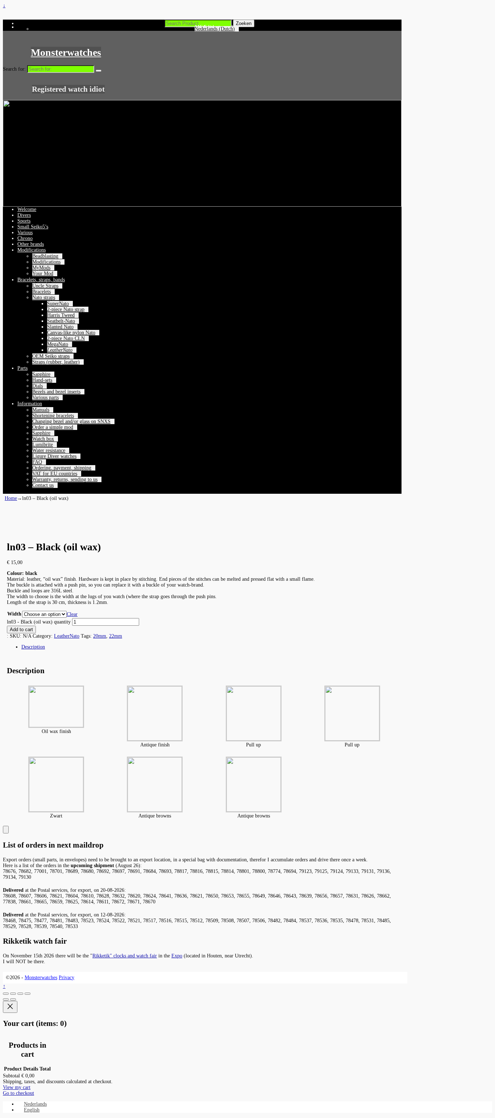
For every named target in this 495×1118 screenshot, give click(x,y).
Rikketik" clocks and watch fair (124, 955)
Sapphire (41, 374)
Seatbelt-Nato (61, 321)
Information (29, 403)
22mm (115, 636)
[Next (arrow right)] (13, 999)
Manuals (40, 410)
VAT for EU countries (54, 473)
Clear (72, 614)
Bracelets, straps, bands (41, 279)
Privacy (66, 977)
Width (14, 614)
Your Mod (42, 273)
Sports (23, 221)
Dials (37, 386)
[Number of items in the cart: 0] (6, 829)
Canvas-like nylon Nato (71, 332)
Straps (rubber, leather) (56, 362)
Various (25, 232)
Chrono (25, 238)
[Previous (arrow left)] (6, 999)
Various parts (45, 397)
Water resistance (48, 450)
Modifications (31, 250)
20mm (99, 636)
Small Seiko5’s (32, 226)
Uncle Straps (45, 286)
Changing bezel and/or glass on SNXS (71, 421)
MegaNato (57, 344)
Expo (176, 955)
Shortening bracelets (53, 415)
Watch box (43, 439)
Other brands (30, 244)
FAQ (37, 462)
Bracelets (41, 291)
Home (11, 498)
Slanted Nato (60, 327)
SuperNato (58, 303)
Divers (24, 215)
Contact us (43, 485)
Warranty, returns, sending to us (64, 479)
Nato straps (43, 297)
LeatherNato (59, 350)
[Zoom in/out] (6, 994)
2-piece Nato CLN (66, 338)
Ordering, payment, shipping (61, 468)
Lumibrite (42, 444)
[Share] (20, 994)
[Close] (10, 1007)
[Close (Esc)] (27, 994)
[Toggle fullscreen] (13, 994)
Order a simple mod (52, 427)
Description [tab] (33, 647)
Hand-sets (42, 380)
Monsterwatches (66, 52)
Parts (22, 368)
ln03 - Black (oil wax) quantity (39, 622)
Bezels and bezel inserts (56, 391)
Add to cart (21, 629)
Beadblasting (45, 256)
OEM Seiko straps (51, 356)
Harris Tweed (61, 315)
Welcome (26, 209)
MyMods (41, 267)
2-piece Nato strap (65, 309)
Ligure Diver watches (54, 456)
